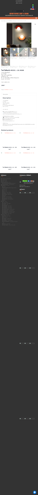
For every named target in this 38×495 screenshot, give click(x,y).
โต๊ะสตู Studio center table (7, 197)
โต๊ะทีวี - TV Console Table (7, 196)
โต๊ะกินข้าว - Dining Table (7, 193)
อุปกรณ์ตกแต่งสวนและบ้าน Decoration (9, 183)
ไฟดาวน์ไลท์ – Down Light (7, 213)
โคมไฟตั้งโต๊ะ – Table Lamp (7, 206)
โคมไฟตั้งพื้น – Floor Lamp (7, 205)
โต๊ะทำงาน (4, 195)
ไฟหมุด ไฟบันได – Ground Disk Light (9, 224)
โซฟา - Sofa (5, 191)
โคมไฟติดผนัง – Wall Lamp (8, 89)
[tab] (5, 94)
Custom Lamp (5, 202)
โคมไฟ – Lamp (4, 201)
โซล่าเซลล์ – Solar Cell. (5, 214)
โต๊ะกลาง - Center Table (7, 192)
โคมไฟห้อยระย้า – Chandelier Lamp (9, 211)
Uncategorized (4, 179)
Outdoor (4, 186)
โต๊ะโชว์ (4, 200)
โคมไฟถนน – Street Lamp (7, 218)
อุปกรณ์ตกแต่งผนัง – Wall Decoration (8, 184)
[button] (35, 24)
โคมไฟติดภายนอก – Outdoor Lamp (8, 209)
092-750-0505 (19, 3)
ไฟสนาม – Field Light (6, 223)
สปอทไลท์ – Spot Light (6, 203)
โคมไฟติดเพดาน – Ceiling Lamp (8, 210)
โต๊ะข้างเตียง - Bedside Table (7, 194)
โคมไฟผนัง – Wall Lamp (7, 219)
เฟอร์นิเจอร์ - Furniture (5, 185)
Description (5, 94)
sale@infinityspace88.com (25, 186)
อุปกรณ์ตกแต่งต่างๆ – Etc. (6, 182)
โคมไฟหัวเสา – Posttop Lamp (8, 220)
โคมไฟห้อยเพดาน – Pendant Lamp (8, 212)
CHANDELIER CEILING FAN (6, 178)
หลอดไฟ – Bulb (5, 204)
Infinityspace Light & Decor (19, 13)
